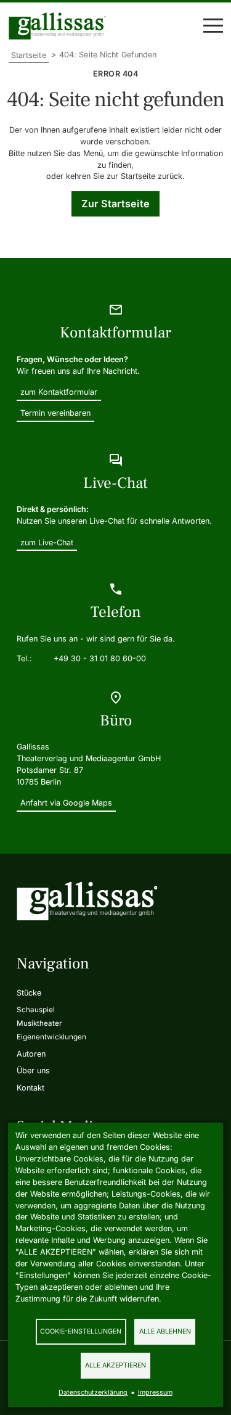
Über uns (33, 1070)
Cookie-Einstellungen (80, 1331)
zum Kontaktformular (58, 392)
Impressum (155, 1392)
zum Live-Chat (46, 542)
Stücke (29, 992)
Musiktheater (39, 1023)
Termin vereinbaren (55, 413)
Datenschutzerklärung (93, 1392)
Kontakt (30, 1087)
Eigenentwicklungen (51, 1037)
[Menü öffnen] (213, 26)
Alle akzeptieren (115, 1365)
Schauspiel (36, 1009)
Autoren (31, 1053)
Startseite (28, 55)
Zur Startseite (115, 203)
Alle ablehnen (165, 1331)
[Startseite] (60, 25)
